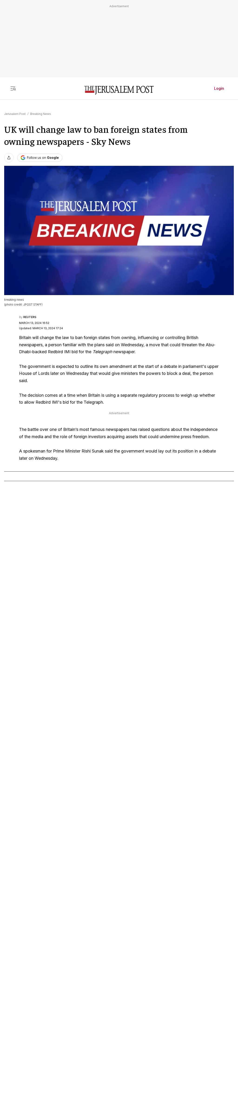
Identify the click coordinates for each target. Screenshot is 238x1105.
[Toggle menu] (13, 88)
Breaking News (40, 114)
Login (219, 88)
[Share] (8, 157)
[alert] (42, 1051)
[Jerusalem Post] (119, 90)
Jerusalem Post (15, 114)
